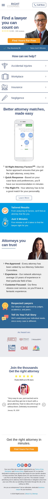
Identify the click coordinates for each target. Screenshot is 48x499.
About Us (28, 494)
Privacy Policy (19, 471)
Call (41, 5)
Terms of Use (39, 469)
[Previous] (4, 404)
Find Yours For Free (24, 40)
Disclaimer (8, 471)
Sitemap (35, 494)
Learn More (24, 198)
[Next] (44, 404)
